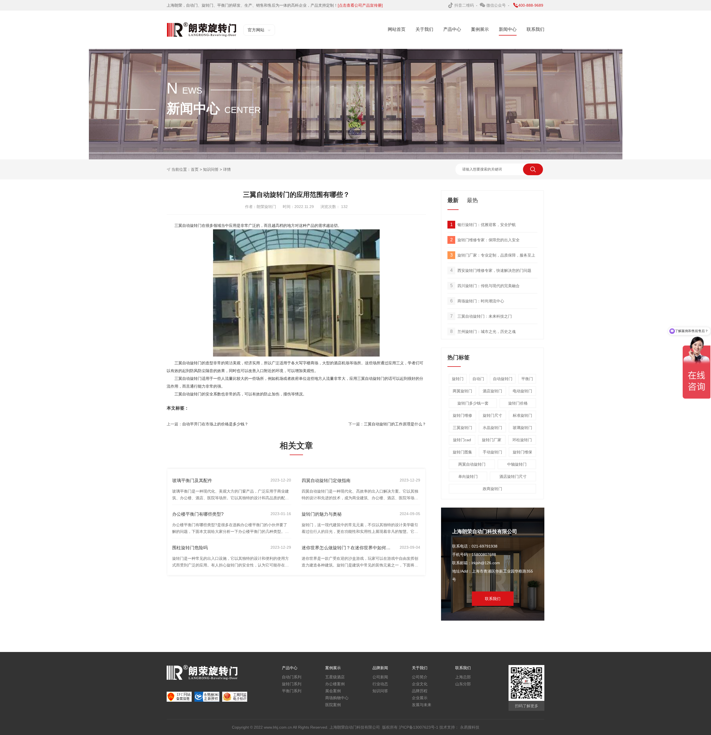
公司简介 (419, 677)
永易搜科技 (469, 727)
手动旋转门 (492, 452)
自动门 (478, 379)
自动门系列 (291, 677)
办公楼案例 (335, 684)
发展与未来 (421, 705)
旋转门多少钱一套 (473, 403)
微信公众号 (496, 5)
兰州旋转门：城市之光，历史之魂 (483, 331)
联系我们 (492, 598)
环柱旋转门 (522, 440)
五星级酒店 (335, 677)
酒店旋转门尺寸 (513, 476)
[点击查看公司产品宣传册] (360, 5)
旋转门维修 (462, 415)
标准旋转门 (522, 415)
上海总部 (463, 677)
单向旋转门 (468, 476)
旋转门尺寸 (492, 415)
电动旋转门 (522, 391)
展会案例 (333, 691)
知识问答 (211, 169)
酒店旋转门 (492, 391)
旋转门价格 (518, 403)
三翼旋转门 (462, 427)
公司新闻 (380, 677)
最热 (472, 200)
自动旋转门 (502, 379)
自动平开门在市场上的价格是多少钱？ (215, 424)
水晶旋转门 (492, 427)
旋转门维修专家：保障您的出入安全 (485, 239)
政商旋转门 (492, 488)
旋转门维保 (522, 452)
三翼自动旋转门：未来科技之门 (481, 316)
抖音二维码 (464, 5)
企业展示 (419, 698)
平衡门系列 (291, 691)
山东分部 (463, 684)
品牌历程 (419, 691)
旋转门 (458, 379)
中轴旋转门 (517, 464)
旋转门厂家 (491, 440)
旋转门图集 (462, 452)
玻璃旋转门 (522, 427)
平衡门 (527, 379)
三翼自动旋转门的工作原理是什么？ (395, 424)
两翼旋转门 (462, 391)
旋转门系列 (291, 684)
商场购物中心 (337, 698)
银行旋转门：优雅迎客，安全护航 (483, 224)
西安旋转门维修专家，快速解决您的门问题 (491, 270)
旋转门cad (462, 440)
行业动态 (380, 684)
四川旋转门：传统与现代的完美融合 (485, 285)
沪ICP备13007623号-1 (419, 727)
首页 (195, 169)
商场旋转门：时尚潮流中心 (477, 300)
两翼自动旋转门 (471, 464)
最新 (453, 200)
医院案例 (333, 705)
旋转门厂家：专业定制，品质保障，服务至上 (492, 255)
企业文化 (419, 684)
